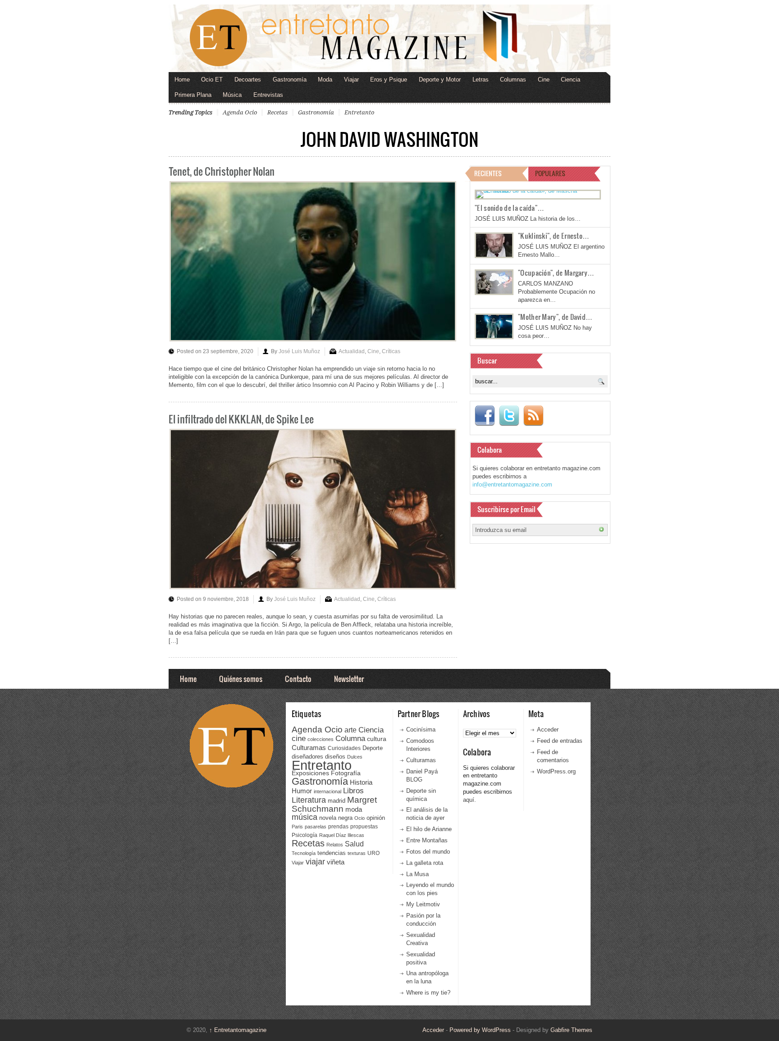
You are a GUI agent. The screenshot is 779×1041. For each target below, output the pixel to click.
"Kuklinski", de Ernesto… (553, 236)
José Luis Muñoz (299, 351)
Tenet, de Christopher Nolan (222, 171)
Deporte (372, 748)
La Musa (417, 874)
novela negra (336, 817)
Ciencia (570, 79)
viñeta (335, 862)
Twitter (509, 416)
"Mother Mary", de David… (555, 317)
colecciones (320, 739)
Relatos (334, 844)
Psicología (304, 835)
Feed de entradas (559, 740)
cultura (376, 738)
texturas (357, 853)
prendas (338, 826)
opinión (376, 817)
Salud (354, 844)
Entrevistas (268, 94)
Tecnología (304, 853)
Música (232, 94)
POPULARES (550, 173)
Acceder (548, 729)
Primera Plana (192, 94)
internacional (327, 791)
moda (353, 809)
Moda (325, 79)
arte (350, 730)
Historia (361, 782)
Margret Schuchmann (334, 804)
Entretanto (359, 112)
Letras (480, 79)
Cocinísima (420, 729)
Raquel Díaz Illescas (341, 835)
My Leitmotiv (423, 904)
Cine (544, 79)
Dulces (354, 756)
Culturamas (309, 747)
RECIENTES (488, 173)
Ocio (359, 818)
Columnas (513, 79)
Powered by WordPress (480, 1030)
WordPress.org (556, 771)
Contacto (298, 678)
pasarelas (315, 826)
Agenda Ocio (240, 112)
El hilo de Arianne (429, 829)
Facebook (484, 416)
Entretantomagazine (237, 1030)
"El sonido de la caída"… (509, 208)
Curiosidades (344, 748)
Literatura (309, 800)
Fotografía (346, 773)
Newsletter (349, 678)
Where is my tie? (428, 992)
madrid (336, 800)
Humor (302, 791)
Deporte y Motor (440, 79)
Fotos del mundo (428, 851)
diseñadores (307, 756)
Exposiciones (310, 773)
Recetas (277, 112)
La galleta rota (424, 862)
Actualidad (352, 351)
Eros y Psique (388, 79)
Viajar (351, 79)
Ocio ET (212, 79)
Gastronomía (290, 79)
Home (182, 79)
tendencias (331, 853)
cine (299, 738)
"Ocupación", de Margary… (556, 272)
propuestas (364, 826)
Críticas (391, 351)
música (304, 817)
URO (373, 853)
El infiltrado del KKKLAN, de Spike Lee (241, 418)
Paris (297, 826)
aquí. (469, 799)
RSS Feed (533, 416)
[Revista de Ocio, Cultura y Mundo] (389, 38)
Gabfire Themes (571, 1030)
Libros (353, 790)
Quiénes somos (240, 678)
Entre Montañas (427, 840)
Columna (350, 738)
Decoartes (247, 79)
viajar (315, 861)
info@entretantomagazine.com (512, 484)
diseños (335, 756)
